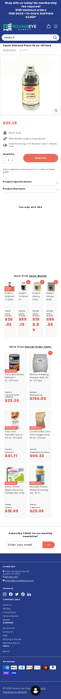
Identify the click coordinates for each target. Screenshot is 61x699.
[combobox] (30, 37)
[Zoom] (56, 110)
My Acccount (9, 628)
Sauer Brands (9, 49)
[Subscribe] (49, 544)
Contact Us (8, 632)
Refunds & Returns (11, 643)
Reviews (6, 620)
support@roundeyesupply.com (19, 580)
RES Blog (7, 608)
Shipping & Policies (12, 639)
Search (6, 651)
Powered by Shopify (15, 692)
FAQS (5, 635)
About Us (7, 605)
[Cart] (49, 26)
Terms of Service (10, 616)
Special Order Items (38, 346)
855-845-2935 (11, 577)
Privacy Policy (9, 612)
